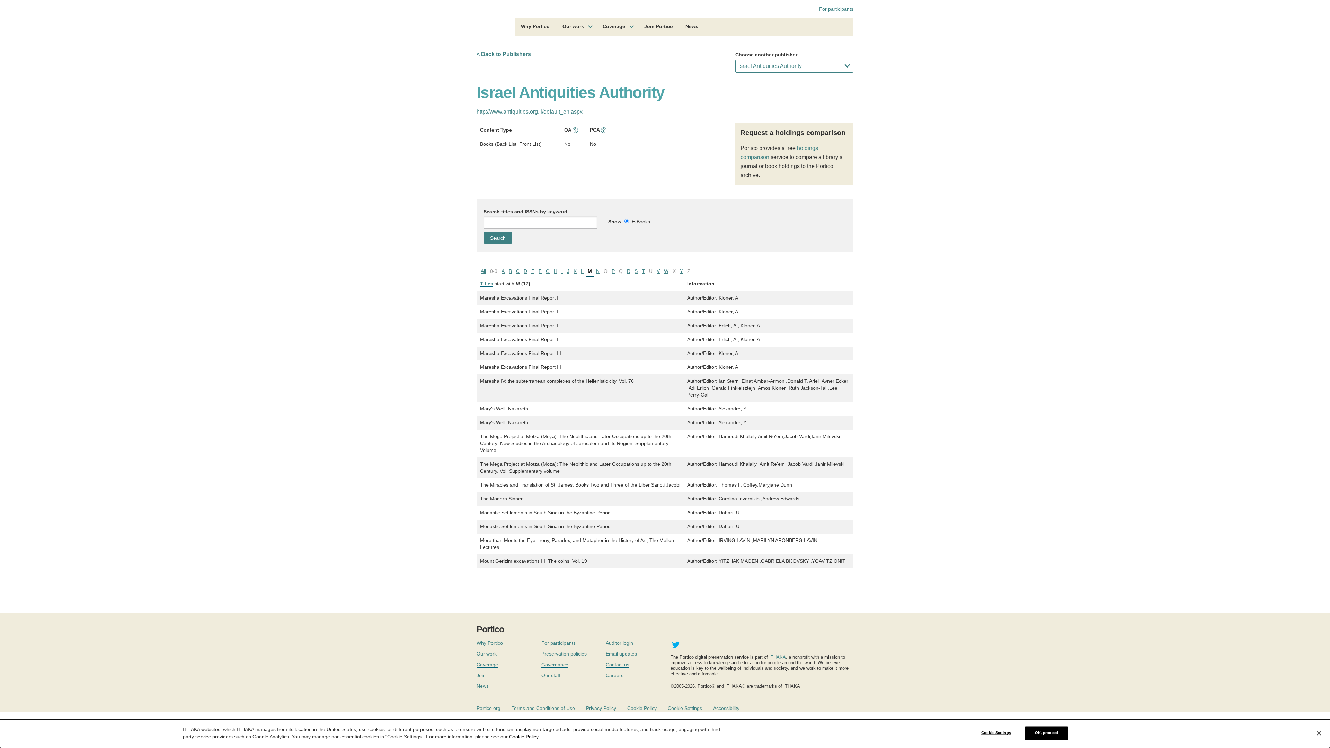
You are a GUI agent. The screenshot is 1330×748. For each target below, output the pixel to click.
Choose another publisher (766, 54)
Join (481, 675)
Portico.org (488, 708)
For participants (836, 9)
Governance (554, 664)
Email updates (621, 654)
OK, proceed (1046, 733)
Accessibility (726, 708)
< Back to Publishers (504, 54)
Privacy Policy (601, 708)
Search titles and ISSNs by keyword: (526, 211)
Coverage (614, 26)
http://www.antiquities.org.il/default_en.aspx (530, 112)
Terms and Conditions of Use (543, 708)
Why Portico (535, 26)
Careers (614, 675)
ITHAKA (777, 657)
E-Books (641, 221)
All (483, 271)
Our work (573, 26)
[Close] (1319, 733)
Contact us (617, 664)
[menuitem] (535, 27)
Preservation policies (564, 654)
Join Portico (658, 26)
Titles (486, 283)
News (691, 26)
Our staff (550, 675)
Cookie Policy (642, 708)
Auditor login (619, 643)
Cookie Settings (685, 708)
